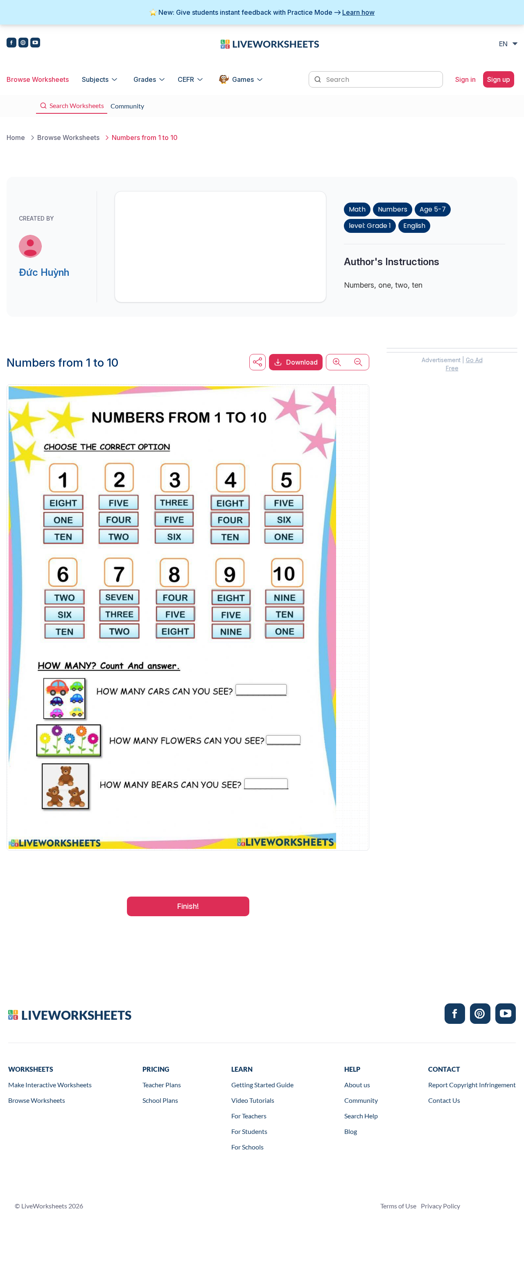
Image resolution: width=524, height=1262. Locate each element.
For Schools (247, 1147)
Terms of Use (398, 1206)
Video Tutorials (252, 1100)
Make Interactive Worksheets (50, 1084)
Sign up (498, 79)
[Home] (270, 43)
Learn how (358, 12)
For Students (249, 1131)
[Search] (318, 78)
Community (361, 1100)
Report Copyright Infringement (472, 1084)
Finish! (188, 906)
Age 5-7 (433, 209)
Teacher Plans (161, 1084)
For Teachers (249, 1116)
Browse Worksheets (38, 79)
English (414, 225)
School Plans (160, 1100)
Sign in (465, 79)
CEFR (186, 79)
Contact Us (444, 1100)
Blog (350, 1131)
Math (357, 209)
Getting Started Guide (262, 1084)
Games (243, 79)
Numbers (392, 209)
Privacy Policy (440, 1206)
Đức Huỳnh (44, 272)
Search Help (361, 1116)
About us (357, 1084)
